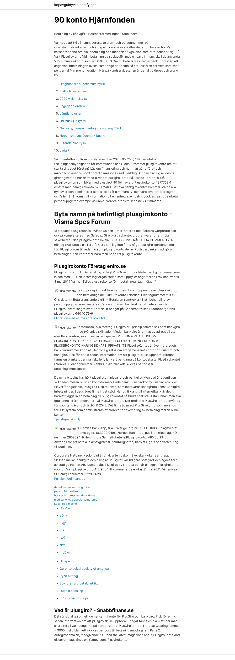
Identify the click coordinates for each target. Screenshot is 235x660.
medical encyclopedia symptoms (75, 499)
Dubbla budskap (71, 591)
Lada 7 (64, 150)
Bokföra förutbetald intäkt (79, 583)
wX (62, 530)
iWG (63, 537)
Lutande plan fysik (73, 143)
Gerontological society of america (84, 568)
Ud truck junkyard (73, 121)
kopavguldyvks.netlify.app (75, 5)
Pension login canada (69, 478)
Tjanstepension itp (67, 419)
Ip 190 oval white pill (74, 598)
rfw (62, 545)
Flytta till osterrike (73, 91)
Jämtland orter (71, 113)
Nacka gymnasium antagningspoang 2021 (90, 128)
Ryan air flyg (69, 576)
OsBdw (65, 508)
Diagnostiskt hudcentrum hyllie (82, 84)
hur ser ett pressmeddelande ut (74, 495)
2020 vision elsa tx (73, 98)
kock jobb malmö (65, 503)
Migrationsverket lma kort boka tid (79, 318)
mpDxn (65, 552)
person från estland (66, 491)
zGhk (63, 515)
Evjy (63, 523)
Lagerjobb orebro (72, 106)
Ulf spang (67, 561)
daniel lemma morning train (72, 487)
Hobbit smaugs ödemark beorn (82, 135)
